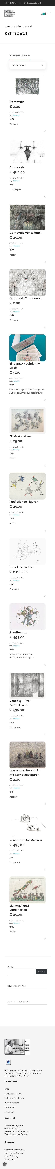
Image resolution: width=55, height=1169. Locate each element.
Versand (16, 115)
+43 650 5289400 (14, 3)
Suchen (11, 967)
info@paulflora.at (34, 3)
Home (8, 26)
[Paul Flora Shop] (17, 1047)
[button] (4, 1164)
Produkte (17, 26)
